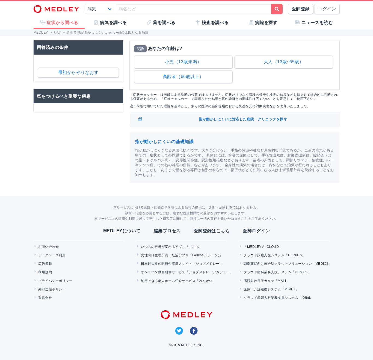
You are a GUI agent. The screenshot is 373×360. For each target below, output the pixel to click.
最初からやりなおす (78, 72)
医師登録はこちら (212, 230)
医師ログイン (256, 230)
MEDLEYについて (122, 230)
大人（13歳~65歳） (284, 61)
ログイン (327, 9)
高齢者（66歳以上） (183, 76)
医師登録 (301, 9)
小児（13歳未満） (183, 61)
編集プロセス (167, 230)
